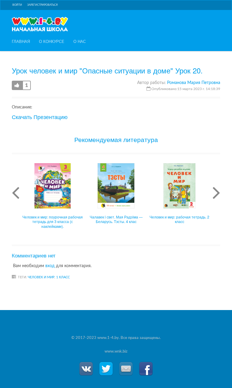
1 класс (63, 277)
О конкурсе (51, 41)
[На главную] (40, 24)
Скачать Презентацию (40, 117)
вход (50, 266)
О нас (79, 41)
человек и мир (41, 277)
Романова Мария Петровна (193, 83)
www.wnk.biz (116, 352)
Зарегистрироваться (42, 5)
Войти (17, 5)
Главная (21, 41)
